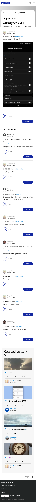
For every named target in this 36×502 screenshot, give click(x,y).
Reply (28, 157)
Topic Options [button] (30, 17)
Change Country (15, 496)
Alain (10, 373)
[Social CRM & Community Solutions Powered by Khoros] (29, 476)
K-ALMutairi (13, 409)
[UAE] (5, 3)
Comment (27, 121)
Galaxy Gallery (19, 36)
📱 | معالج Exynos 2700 (17, 401)
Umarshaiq (13, 437)
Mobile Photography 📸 (17, 429)
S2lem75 (12, 380)
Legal (3, 492)
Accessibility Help (7, 482)
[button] (30, 32)
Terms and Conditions (8, 486)
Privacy (3, 489)
